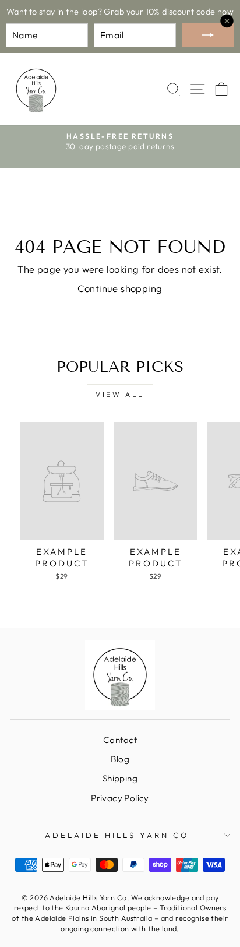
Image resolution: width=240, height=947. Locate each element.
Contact (120, 739)
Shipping (120, 778)
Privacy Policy (120, 798)
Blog (120, 759)
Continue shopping (119, 288)
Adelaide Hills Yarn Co (117, 835)
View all (120, 394)
